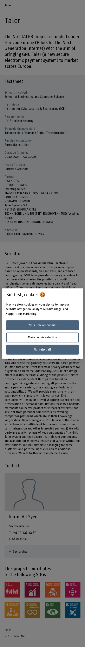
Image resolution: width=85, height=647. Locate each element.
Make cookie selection (42, 337)
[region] (42, 323)
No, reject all (42, 349)
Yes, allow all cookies (42, 325)
